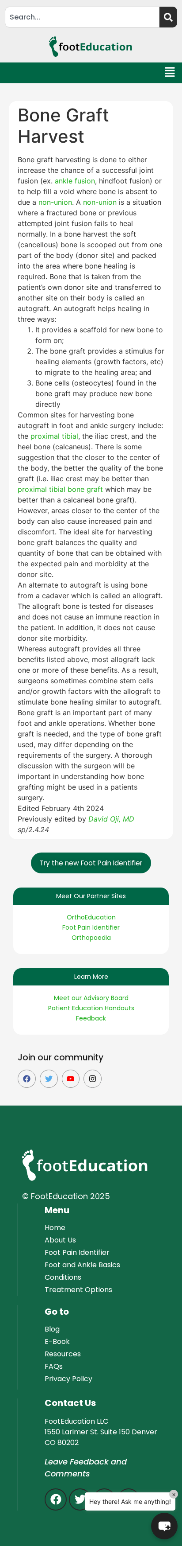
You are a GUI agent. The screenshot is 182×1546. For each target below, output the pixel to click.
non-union (55, 202)
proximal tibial (54, 436)
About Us (60, 1240)
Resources (63, 1354)
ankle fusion (75, 180)
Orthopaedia (91, 937)
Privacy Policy (68, 1379)
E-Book (57, 1341)
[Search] (168, 17)
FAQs (54, 1366)
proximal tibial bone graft (60, 489)
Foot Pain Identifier (91, 927)
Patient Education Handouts (91, 1008)
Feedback (91, 1018)
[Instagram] (92, 1079)
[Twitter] (49, 1079)
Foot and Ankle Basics (82, 1265)
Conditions (63, 1277)
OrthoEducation (91, 917)
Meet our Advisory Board (91, 997)
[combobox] (82, 17)
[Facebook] (27, 1079)
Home (55, 1228)
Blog (52, 1329)
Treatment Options (78, 1290)
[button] (170, 72)
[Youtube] (71, 1079)
